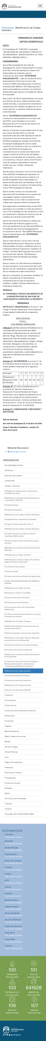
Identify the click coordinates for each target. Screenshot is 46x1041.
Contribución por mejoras (15, 567)
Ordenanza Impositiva (14, 510)
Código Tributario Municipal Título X (19, 524)
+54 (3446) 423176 (13, 922)
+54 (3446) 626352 (13, 870)
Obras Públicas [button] (11, 752)
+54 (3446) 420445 (13, 883)
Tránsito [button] (8, 804)
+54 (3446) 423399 (13, 929)
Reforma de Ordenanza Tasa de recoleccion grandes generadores (22, 627)
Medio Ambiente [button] (12, 731)
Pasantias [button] (9, 767)
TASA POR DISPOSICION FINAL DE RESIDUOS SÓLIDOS (22, 582)
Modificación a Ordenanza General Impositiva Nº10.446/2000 (22, 655)
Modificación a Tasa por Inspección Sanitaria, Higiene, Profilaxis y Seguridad (22, 561)
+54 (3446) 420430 (13, 876)
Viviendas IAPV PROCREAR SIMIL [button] (19, 814)
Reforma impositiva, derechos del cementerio (23, 633)
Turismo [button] (8, 809)
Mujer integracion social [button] (15, 736)
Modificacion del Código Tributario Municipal (22, 515)
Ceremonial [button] (10, 481)
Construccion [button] (10, 705)
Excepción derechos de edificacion (19, 650)
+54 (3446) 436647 (13, 916)
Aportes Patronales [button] (13, 475)
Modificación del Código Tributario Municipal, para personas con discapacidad (22, 639)
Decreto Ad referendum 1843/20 (18, 690)
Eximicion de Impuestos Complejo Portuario (22, 645)
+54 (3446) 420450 (13, 942)
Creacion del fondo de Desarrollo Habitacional (23, 576)
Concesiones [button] (10, 700)
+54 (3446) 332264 (13, 935)
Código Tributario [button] (12, 486)
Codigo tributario (12, 505)
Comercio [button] (9, 695)
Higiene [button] (8, 726)
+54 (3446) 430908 (13, 850)
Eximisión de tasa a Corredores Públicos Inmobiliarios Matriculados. (20, 535)
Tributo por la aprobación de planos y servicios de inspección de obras (23, 615)
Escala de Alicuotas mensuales (17, 597)
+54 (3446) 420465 (13, 844)
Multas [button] (7, 741)
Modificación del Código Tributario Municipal (22, 529)
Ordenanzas (7, 27)
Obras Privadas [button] (11, 747)
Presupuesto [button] (10, 778)
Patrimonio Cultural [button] (13, 772)
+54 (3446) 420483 (13, 857)
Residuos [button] (8, 788)
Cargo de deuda (12, 571)
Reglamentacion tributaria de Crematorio (21, 519)
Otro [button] (7, 757)
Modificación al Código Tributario (18, 555)
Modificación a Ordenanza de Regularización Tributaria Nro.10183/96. (22, 499)
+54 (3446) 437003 (13, 863)
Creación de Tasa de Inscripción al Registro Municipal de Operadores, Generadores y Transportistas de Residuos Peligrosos (21, 663)
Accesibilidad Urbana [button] (14, 465)
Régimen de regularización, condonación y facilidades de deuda (21, 492)
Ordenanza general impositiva (17, 602)
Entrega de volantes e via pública (18, 593)
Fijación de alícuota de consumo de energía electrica (21, 542)
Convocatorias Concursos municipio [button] (20, 710)
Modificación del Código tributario (18, 685)
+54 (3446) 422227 (13, 896)
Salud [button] (7, 793)
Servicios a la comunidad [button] (15, 798)
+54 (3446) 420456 (13, 948)
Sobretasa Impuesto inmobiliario (18, 676)
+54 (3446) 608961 (13, 909)
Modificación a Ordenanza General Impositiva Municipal (22, 549)
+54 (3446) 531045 (13, 889)
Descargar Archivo (17, 451)
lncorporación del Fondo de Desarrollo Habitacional (20, 608)
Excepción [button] (9, 721)
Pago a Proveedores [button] (13, 762)
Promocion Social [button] (12, 783)
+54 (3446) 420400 (13, 837)
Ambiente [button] (9, 470)
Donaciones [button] (10, 716)
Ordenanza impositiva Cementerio (18, 680)
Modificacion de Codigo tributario (18, 671)
